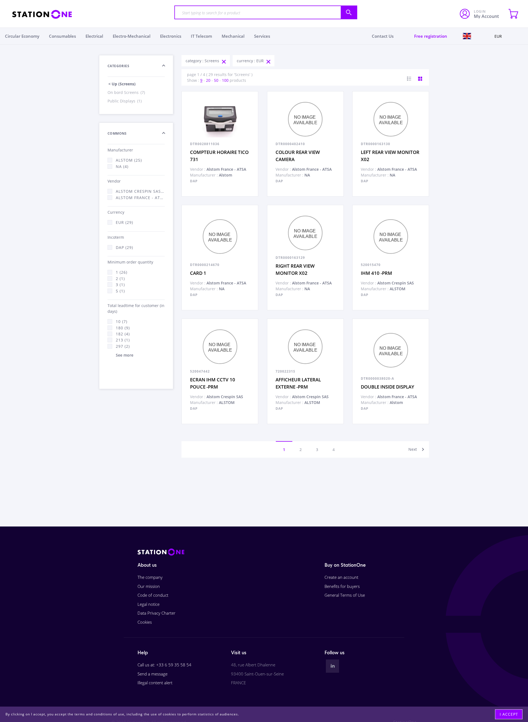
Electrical (94, 36)
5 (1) (120, 291)
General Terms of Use (344, 595)
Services (262, 36)
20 (208, 80)
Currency (116, 212)
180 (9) (123, 327)
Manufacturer (120, 150)
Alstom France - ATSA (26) (140, 197)
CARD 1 (198, 273)
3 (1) (120, 284)
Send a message (152, 674)
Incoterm (116, 237)
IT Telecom (201, 36)
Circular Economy (22, 36)
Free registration (430, 36)
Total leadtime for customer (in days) (136, 308)
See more (124, 355)
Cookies (145, 622)
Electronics (170, 36)
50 (216, 80)
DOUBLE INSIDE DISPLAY (387, 387)
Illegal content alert (155, 682)
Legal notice (149, 604)
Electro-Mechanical (131, 36)
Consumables (62, 36)
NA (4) (122, 166)
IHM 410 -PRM (376, 273)
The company (150, 577)
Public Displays (125, 101)
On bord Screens (126, 92)
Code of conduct (153, 595)
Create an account (341, 577)
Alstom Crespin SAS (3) (140, 191)
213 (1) (123, 340)
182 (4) (123, 333)
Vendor (114, 181)
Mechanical (233, 36)
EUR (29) (124, 222)
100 (225, 80)
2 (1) (120, 278)
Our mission (149, 586)
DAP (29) (124, 247)
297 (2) (123, 346)
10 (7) (121, 321)
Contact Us (383, 36)
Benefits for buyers (342, 586)
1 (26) (121, 272)
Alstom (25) (129, 160)
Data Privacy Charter (156, 613)
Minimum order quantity (130, 262)
